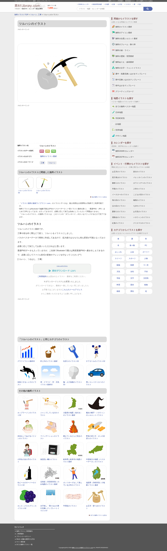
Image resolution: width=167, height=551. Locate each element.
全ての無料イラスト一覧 (24, 544)
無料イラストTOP (21, 15)
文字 (132, 278)
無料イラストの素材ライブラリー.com (82, 547)
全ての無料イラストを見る (144, 1)
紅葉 (113, 4)
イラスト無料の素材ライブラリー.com (35, 203)
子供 (146, 272)
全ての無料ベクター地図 (125, 106)
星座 (132, 285)
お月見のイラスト (140, 212)
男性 (132, 291)
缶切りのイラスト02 (71, 361)
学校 (118, 278)
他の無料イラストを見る (99, 197)
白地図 (107, 4)
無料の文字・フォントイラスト (128, 68)
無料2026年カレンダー (124, 151)
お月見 (120, 4)
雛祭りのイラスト (119, 183)
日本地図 (119, 112)
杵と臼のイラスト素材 (48, 361)
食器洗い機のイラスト (48, 459)
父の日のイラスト (119, 206)
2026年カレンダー (83, 4)
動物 (118, 265)
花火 (139, 4)
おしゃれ (118, 252)
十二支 (146, 265)
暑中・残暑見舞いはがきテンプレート (131, 74)
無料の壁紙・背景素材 (124, 56)
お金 (132, 252)
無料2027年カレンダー (124, 157)
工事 (39, 15)
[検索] (147, 9)
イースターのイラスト (120, 195)
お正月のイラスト (119, 172)
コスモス (128, 4)
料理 (118, 285)
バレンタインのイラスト (142, 177)
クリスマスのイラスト (141, 223)
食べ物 (132, 245)
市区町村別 (120, 118)
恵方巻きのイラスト (120, 177)
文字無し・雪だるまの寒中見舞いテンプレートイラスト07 (49, 508)
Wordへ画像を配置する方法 (25, 539)
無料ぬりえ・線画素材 (124, 62)
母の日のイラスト (119, 200)
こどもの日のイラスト (141, 195)
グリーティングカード (124, 91)
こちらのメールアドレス (72, 290)
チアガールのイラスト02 (95, 361)
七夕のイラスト (139, 206)
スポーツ (132, 258)
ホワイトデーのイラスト (142, 183)
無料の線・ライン (122, 50)
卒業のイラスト (118, 189)
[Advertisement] (62, 36)
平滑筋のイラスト (70, 506)
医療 (132, 265)
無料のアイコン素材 (123, 33)
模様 (118, 291)
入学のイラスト (139, 189)
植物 (146, 285)
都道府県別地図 (97, 4)
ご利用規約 (42, 276)
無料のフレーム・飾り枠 (125, 44)
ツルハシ (33, 15)
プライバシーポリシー (23, 536)
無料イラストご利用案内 (116, 1)
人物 (146, 258)
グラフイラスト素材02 (26, 361)
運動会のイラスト (119, 217)
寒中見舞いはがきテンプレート (128, 80)
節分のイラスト (139, 172)
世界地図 (119, 130)
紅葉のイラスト (118, 223)
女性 (132, 272)
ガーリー (146, 252)
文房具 (146, 278)
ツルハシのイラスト (62, 266)
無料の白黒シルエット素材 (126, 38)
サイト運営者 (20, 542)
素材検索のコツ (130, 1)
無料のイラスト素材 (48, 156)
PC (146, 245)
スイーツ (118, 258)
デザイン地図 (120, 136)
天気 (118, 272)
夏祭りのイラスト (119, 212)
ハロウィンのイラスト (141, 217)
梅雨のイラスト (139, 200)
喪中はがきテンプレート (125, 85)
